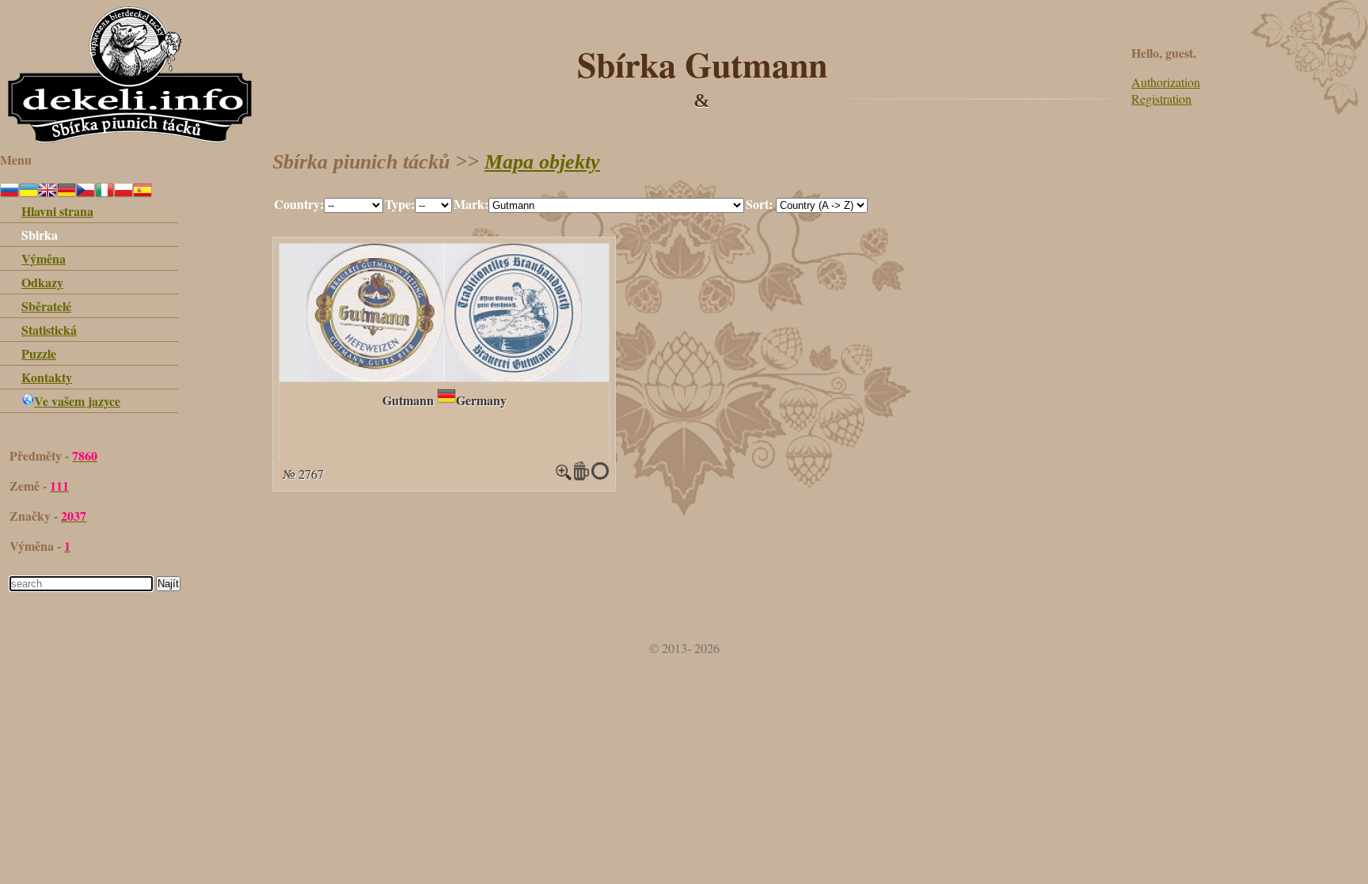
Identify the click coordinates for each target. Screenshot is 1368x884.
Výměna (43, 258)
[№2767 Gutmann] (444, 376)
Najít (168, 584)
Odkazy (42, 282)
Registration (1161, 98)
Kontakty (46, 377)
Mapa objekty (542, 161)
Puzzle (38, 353)
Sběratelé (46, 306)
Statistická (49, 330)
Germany (481, 400)
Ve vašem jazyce (77, 401)
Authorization (1165, 82)
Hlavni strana (57, 211)
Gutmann (408, 400)
